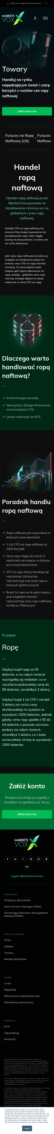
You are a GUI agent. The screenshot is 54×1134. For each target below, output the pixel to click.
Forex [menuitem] (7, 940)
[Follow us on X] (23, 859)
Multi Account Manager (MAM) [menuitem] (23, 906)
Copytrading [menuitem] (11, 1033)
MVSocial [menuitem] (9, 1039)
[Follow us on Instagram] (31, 859)
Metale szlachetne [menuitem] (15, 959)
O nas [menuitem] (7, 983)
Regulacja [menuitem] (10, 989)
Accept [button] (27, 1128)
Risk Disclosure (25, 1082)
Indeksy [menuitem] (8, 946)
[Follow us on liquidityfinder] (46, 859)
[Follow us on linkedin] (15, 859)
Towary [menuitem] (8, 952)
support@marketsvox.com (27, 876)
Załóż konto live (27, 111)
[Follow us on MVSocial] (27, 867)
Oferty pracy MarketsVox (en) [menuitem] (22, 996)
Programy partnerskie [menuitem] (17, 900)
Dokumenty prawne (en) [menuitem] (19, 1002)
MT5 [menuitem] (7, 1026)
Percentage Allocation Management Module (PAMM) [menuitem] (26, 914)
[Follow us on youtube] (39, 859)
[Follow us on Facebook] (8, 859)
